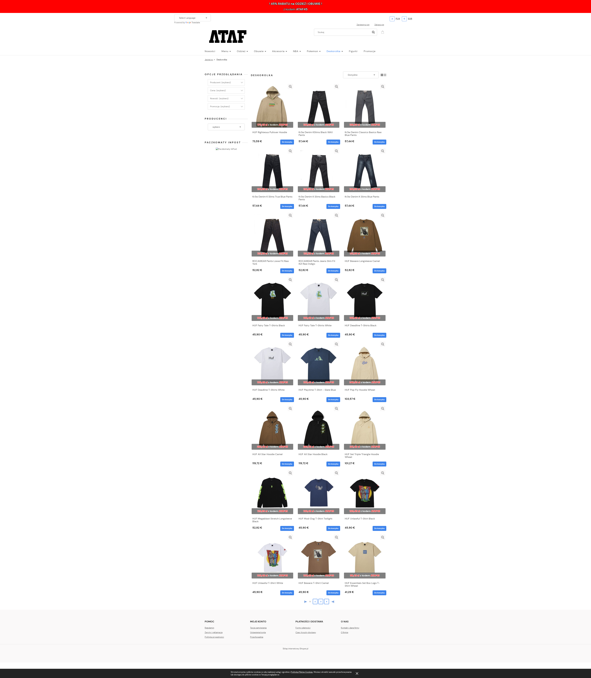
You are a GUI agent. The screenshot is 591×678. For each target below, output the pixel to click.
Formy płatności (303, 628)
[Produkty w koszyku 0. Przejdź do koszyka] (383, 32)
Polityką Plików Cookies (302, 672)
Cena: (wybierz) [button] (218, 90)
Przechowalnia (256, 637)
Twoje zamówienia (258, 628)
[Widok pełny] (385, 75)
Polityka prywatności (214, 637)
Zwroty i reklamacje (214, 632)
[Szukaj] (373, 32)
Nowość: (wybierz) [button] (219, 98)
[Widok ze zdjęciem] (382, 75)
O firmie (344, 632)
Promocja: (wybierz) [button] (220, 106)
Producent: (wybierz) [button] (220, 82)
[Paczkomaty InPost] (226, 148)
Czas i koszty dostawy (306, 632)
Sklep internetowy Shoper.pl (295, 648)
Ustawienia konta (258, 632)
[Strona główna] (228, 36)
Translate (196, 22)
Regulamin (209, 628)
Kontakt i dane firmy (350, 628)
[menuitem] (213, 51)
